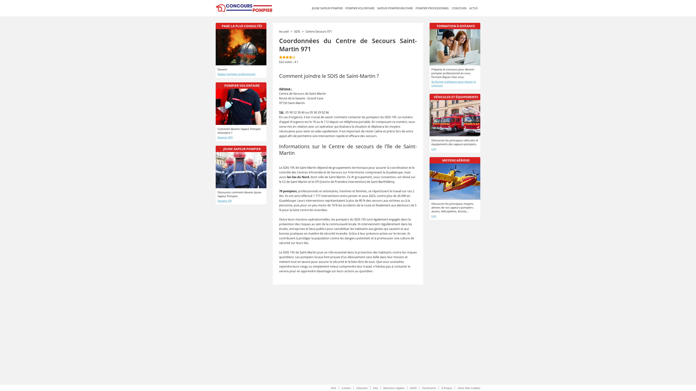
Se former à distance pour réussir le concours (453, 83)
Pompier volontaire (359, 8)
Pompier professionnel (432, 8)
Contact (346, 388)
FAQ (375, 388)
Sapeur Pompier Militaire (395, 8)
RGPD (413, 388)
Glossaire (362, 388)
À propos (447, 388)
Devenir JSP (225, 201)
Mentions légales (394, 388)
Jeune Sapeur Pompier (327, 8)
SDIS (333, 388)
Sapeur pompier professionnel (236, 74)
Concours (459, 8)
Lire (433, 149)
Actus (473, 8)
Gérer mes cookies (469, 388)
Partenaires (429, 388)
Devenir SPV (225, 137)
